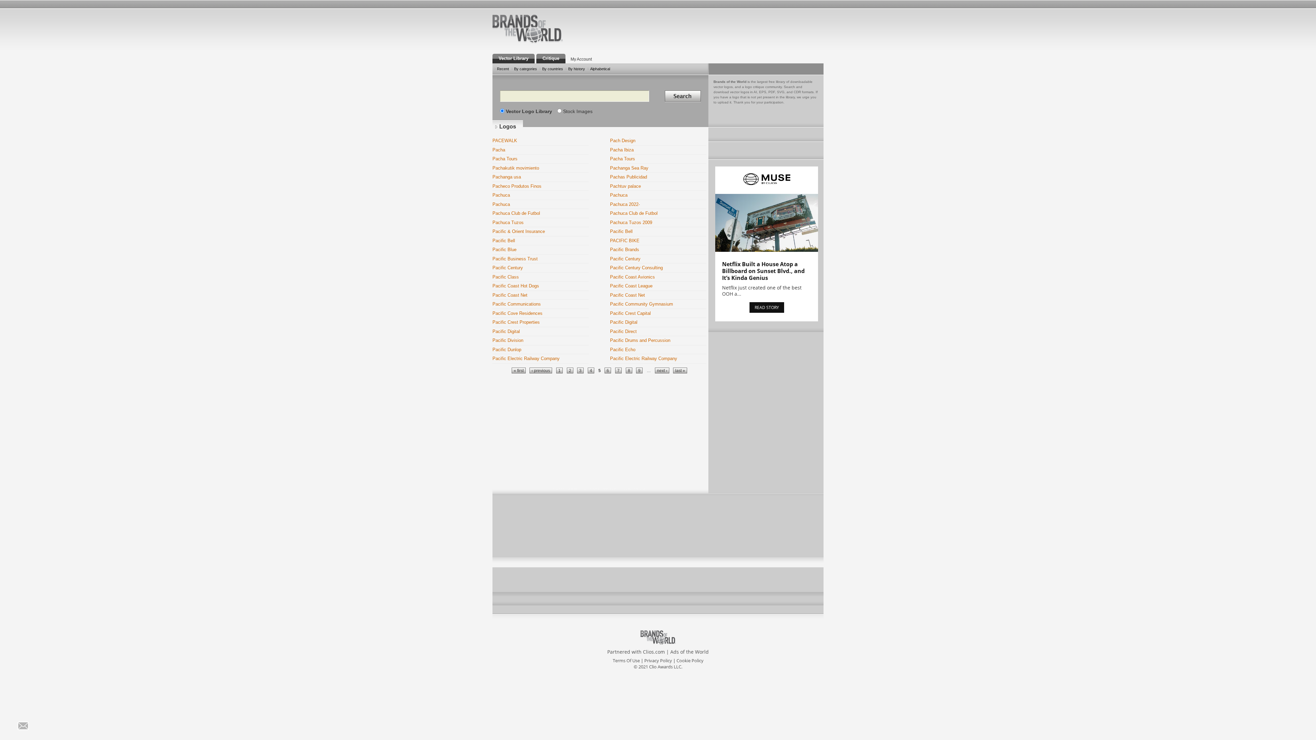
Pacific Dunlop (506, 349)
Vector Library (513, 58)
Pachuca (501, 195)
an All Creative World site (550, 42)
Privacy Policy (658, 660)
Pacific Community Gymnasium (641, 304)
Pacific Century (625, 258)
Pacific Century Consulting (636, 267)
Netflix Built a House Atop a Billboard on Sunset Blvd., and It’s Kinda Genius (763, 271)
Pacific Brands (624, 249)
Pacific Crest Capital (630, 313)
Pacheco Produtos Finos (516, 186)
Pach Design (622, 140)
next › (662, 370)
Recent (503, 69)
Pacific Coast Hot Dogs (515, 285)
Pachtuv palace (625, 186)
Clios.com (654, 652)
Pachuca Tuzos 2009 (631, 222)
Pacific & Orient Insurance (518, 231)
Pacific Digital (623, 322)
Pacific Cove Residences (517, 313)
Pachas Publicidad (628, 177)
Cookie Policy (690, 660)
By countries (552, 69)
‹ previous (541, 370)
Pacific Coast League (631, 285)
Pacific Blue (504, 249)
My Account (581, 59)
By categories (525, 69)
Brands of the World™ (527, 28)
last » (680, 370)
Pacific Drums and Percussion (640, 340)
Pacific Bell (621, 231)
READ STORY (767, 307)
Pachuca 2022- (625, 204)
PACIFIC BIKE (624, 240)
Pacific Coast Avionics (632, 277)
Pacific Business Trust (515, 258)
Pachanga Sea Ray (629, 168)
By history (576, 69)
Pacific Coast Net (509, 295)
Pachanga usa (506, 177)
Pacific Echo (622, 349)
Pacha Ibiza (622, 149)
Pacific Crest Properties (516, 322)
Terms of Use (626, 660)
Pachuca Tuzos (508, 222)
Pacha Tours (504, 158)
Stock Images (578, 111)
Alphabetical (600, 69)
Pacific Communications (516, 304)
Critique (551, 58)
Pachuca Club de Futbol (516, 213)
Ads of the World (689, 652)
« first (519, 370)
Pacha (498, 149)
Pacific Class (505, 277)
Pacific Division (507, 340)
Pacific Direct (623, 331)
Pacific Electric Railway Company (526, 358)
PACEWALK (504, 140)
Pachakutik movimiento (515, 168)
